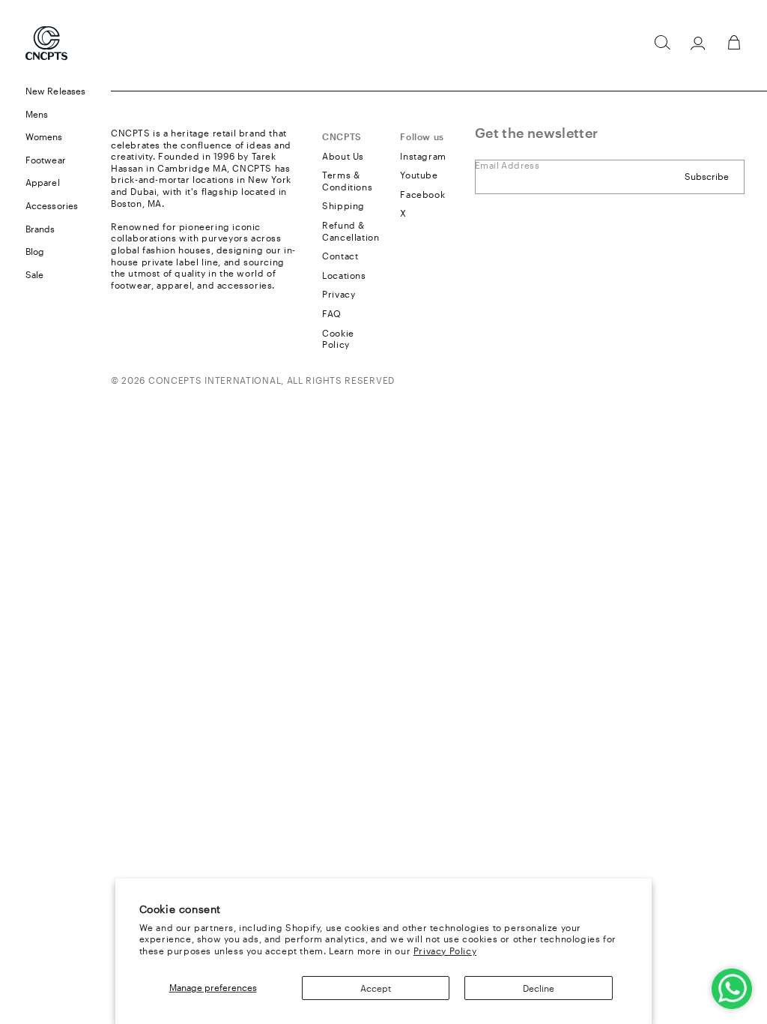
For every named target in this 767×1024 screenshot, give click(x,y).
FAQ (332, 313)
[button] (662, 42)
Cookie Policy (338, 339)
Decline (538, 988)
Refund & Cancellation (350, 231)
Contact (340, 255)
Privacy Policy (444, 950)
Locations (344, 275)
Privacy (338, 294)
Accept (375, 988)
